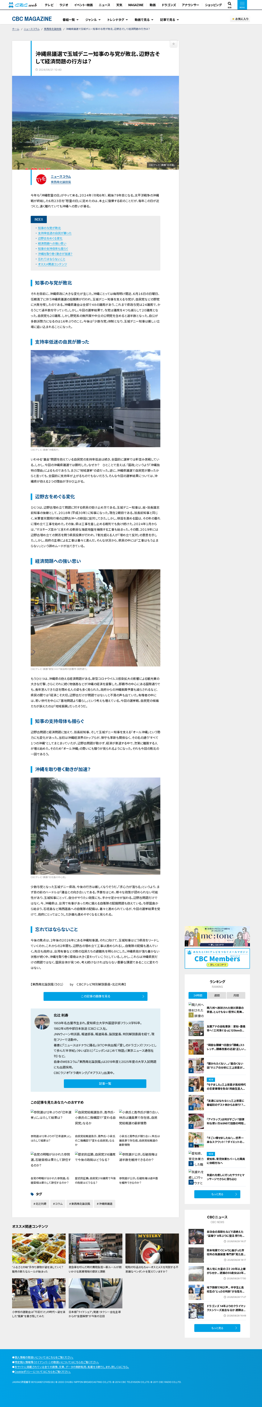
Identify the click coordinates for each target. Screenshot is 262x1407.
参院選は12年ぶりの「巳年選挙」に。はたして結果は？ (51, 1138)
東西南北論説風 (52, 28)
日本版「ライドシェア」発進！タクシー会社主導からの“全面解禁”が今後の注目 (95, 1314)
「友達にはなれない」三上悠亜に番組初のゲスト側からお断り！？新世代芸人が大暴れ (226, 1104)
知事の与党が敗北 (49, 228)
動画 (153, 4)
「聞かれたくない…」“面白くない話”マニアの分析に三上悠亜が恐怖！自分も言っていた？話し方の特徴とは (226, 1069)
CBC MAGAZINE (32, 19)
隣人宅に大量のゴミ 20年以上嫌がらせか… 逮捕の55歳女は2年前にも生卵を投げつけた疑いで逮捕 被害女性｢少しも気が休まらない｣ (226, 1277)
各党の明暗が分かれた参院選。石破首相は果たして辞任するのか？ (50, 1180)
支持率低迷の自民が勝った (55, 233)
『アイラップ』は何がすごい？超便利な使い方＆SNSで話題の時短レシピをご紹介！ (226, 1123)
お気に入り (241, 18)
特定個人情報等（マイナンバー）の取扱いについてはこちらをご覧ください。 (57, 1362)
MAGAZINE (136, 4)
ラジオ (63, 4)
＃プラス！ (96, 1073)
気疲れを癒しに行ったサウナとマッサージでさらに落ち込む (226, 1177)
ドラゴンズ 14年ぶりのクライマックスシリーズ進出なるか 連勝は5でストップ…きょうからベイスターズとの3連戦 (226, 1312)
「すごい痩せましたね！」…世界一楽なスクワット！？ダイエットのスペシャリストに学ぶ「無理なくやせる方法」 (226, 1144)
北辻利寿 (41, 1203)
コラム (59, 1203)
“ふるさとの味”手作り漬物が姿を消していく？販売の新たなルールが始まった (37, 1269)
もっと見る (217, 1194)
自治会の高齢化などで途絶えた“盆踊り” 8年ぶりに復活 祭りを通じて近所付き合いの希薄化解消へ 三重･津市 (226, 1237)
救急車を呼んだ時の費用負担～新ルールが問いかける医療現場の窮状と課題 (95, 1269)
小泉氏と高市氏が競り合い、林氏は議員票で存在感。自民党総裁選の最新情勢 (139, 1140)
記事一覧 (105, 1083)
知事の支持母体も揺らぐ (53, 248)
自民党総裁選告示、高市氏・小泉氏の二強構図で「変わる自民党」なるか (95, 1140)
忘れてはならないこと (51, 259)
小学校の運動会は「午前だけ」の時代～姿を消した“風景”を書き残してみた (38, 1314)
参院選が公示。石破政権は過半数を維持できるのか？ (138, 1180)
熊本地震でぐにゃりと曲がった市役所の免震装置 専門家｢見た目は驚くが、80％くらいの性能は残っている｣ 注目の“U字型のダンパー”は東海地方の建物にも (226, 1258)
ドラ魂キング (78, 1073)
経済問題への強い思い (52, 243)
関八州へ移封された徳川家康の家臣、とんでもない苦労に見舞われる (226, 1011)
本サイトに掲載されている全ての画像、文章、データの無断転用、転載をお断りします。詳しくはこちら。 (72, 1367)
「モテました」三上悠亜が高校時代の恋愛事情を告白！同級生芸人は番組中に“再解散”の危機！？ (226, 1088)
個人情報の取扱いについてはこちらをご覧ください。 (44, 1357)
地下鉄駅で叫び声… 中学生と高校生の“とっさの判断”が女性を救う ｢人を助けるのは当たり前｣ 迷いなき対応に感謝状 (226, 1293)
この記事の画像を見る (95, 996)
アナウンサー (190, 4)
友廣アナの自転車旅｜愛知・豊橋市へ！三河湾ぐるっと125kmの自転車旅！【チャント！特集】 (226, 1030)
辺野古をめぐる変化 (50, 238)
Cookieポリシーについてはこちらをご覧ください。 (43, 1371)
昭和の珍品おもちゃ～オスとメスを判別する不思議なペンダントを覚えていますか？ (151, 1269)
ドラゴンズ (169, 4)
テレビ (49, 4)
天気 (119, 4)
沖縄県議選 (105, 1203)
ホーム (15, 28)
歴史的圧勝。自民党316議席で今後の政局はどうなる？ (95, 1180)
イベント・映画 (83, 4)
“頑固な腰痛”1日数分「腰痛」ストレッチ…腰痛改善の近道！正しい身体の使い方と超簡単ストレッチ (226, 1049)
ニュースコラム (32, 28)
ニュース (104, 4)
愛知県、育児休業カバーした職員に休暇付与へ (226, 1161)
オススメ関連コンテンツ (52, 264)
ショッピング (213, 4)
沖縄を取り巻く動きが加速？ (55, 254)
